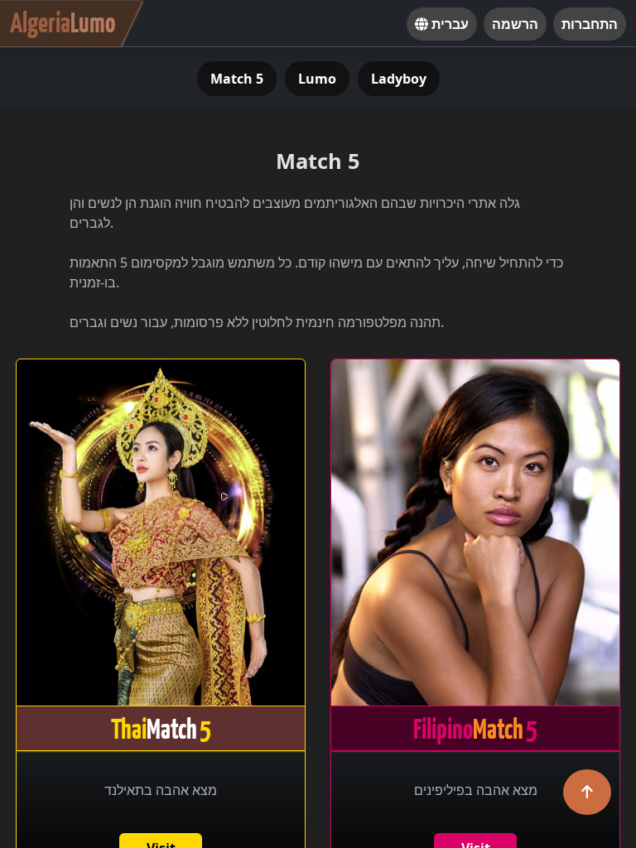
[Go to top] (587, 792)
